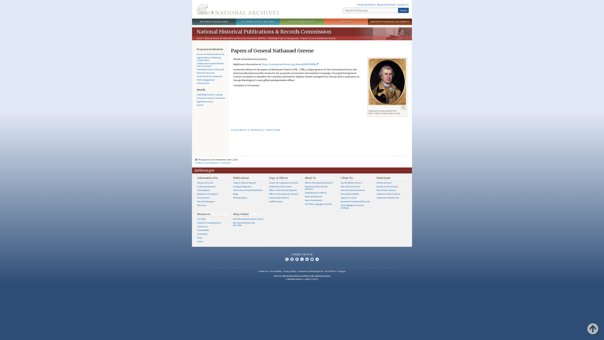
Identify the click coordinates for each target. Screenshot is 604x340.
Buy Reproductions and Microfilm (244, 224)
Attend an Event (384, 182)
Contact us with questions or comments (213, 162)
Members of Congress (207, 194)
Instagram (297, 259)
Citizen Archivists (366, 4)
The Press (202, 205)
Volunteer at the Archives (388, 194)
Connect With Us (302, 254)
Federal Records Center (280, 186)
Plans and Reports (313, 196)
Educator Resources (302, 21)
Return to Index (273, 129)
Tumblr (302, 259)
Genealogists (203, 190)
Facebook (287, 259)
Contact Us (403, 4)
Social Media (203, 230)
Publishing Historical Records (210, 69)
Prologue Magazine (242, 186)
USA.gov (342, 271)
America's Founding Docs (209, 222)
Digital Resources (205, 101)
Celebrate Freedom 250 (388, 197)
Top (593, 329)
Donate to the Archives (387, 186)
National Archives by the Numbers (316, 187)
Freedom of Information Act (311, 271)
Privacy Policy (289, 271)
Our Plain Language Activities (318, 204)
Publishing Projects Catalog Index (283, 38)
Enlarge (403, 107)
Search (403, 10)
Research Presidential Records (355, 201)
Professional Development (209, 76)
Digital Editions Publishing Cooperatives (209, 59)
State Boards (203, 83)
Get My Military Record (351, 182)
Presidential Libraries (279, 197)
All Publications (240, 197)
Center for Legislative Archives (283, 182)
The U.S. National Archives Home (238, 9)
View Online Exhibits (350, 194)
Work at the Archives (386, 190)
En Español (202, 233)
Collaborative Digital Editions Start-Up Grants (210, 64)
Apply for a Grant (349, 197)
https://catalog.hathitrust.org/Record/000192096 (289, 64)
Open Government (313, 200)
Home (199, 38)
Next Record (256, 129)
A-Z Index (201, 219)
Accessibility (276, 271)
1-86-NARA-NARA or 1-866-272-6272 (302, 279)
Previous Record (239, 129)
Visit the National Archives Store (248, 219)
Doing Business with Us (316, 192)
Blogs (235, 194)
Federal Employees (206, 186)
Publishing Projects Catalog (210, 94)
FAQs (199, 237)
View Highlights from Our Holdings (352, 206)
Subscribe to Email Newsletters (248, 190)
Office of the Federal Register (283, 190)
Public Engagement (206, 79)
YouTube (307, 259)
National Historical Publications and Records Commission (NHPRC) (235, 38)
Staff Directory (276, 201)
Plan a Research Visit (350, 186)
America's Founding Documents (390, 21)
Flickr (317, 259)
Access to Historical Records (210, 54)
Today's (244, 182)
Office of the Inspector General (283, 194)
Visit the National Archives (353, 190)
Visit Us (345, 21)
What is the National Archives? (319, 182)
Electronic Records (206, 72)
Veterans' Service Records (258, 21)
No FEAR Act (331, 271)
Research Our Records (214, 21)
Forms (200, 241)
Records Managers (206, 201)
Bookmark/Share (386, 4)
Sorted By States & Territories (211, 98)
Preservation (203, 197)
